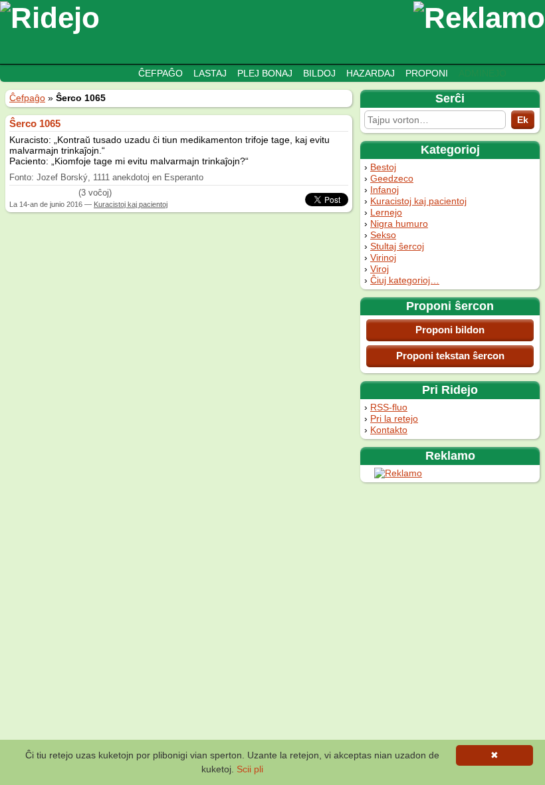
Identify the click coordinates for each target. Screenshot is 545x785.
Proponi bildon (450, 329)
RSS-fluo (388, 407)
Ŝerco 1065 (34, 123)
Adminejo (482, 73)
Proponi (426, 73)
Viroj (379, 268)
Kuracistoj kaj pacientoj (418, 201)
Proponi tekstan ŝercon (450, 355)
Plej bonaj (264, 73)
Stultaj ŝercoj (397, 246)
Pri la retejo (394, 418)
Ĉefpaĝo (160, 73)
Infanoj (384, 189)
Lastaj (210, 73)
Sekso (383, 235)
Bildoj (319, 73)
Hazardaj (370, 73)
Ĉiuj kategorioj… (404, 280)
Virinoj (383, 257)
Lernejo (386, 212)
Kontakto (388, 429)
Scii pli (250, 769)
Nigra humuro (399, 223)
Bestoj (383, 167)
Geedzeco (391, 178)
